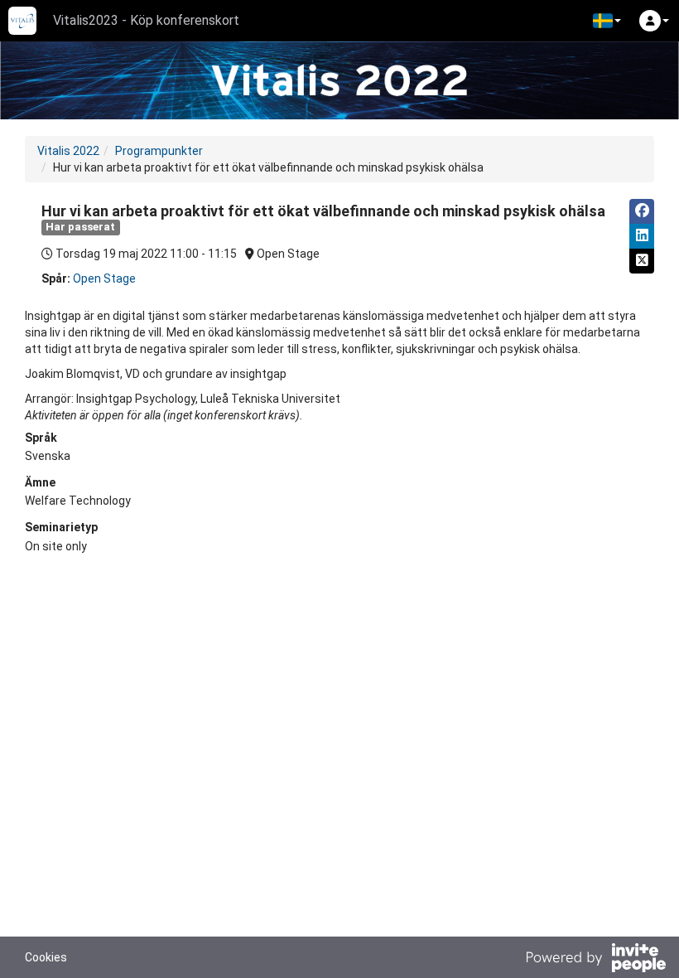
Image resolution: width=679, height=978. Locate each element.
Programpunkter (159, 150)
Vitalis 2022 (68, 150)
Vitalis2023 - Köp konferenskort (146, 20)
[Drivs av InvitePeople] (595, 959)
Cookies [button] (46, 957)
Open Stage (104, 278)
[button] (607, 20)
